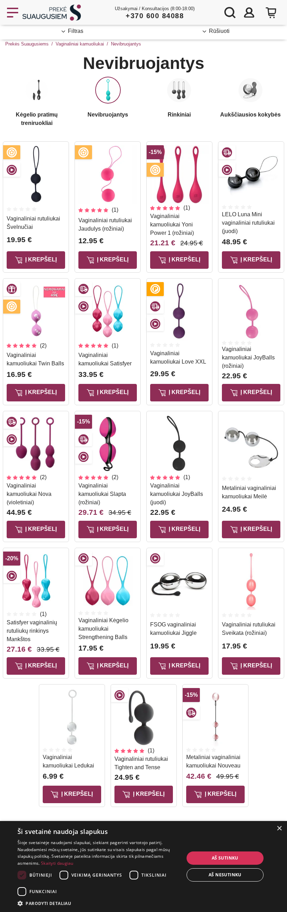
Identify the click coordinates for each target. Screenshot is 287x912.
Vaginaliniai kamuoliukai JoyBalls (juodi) (176, 494)
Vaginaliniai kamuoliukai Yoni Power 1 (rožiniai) (172, 224)
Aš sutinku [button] (225, 858)
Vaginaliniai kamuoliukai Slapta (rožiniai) (102, 494)
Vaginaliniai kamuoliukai (80, 44)
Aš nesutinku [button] (225, 875)
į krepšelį (40, 259)
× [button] (279, 828)
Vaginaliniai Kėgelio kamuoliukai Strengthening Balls (103, 628)
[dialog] (143, 866)
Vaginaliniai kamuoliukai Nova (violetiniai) (29, 494)
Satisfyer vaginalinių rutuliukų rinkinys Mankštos (32, 630)
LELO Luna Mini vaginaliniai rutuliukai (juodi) (248, 222)
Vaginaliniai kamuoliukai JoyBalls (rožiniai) (248, 357)
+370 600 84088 (155, 16)
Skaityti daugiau (57, 863)
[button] (98, 903)
